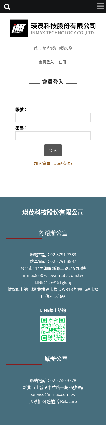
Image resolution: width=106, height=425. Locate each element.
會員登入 (46, 61)
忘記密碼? (63, 163)
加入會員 (42, 163)
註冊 (62, 61)
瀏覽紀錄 (65, 48)
